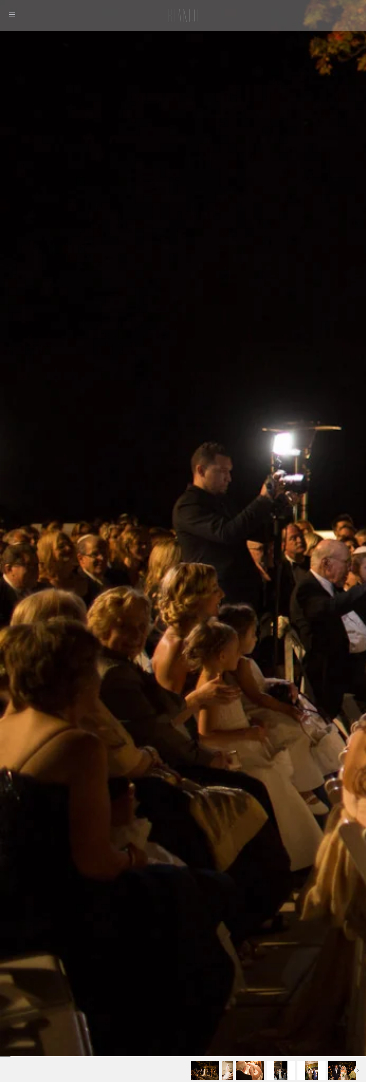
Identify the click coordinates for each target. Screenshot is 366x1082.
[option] (205, 1070)
